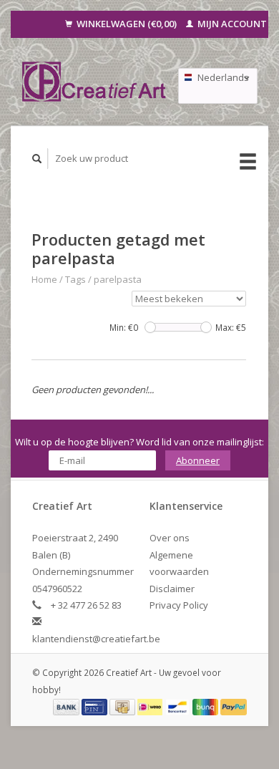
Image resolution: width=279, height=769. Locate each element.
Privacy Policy (179, 605)
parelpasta (118, 279)
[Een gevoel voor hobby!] (94, 81)
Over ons (170, 537)
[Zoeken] (37, 158)
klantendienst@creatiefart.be (96, 638)
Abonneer (198, 460)
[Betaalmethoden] (67, 706)
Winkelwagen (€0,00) (126, 23)
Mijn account (231, 23)
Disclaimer (172, 588)
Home (44, 279)
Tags (75, 279)
